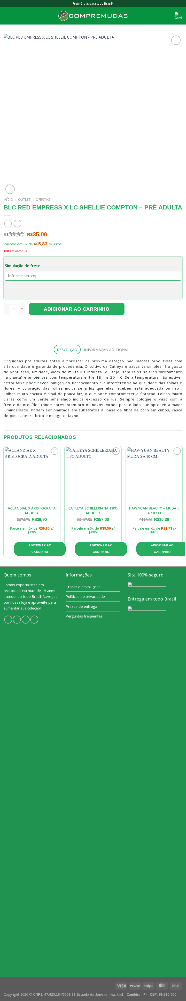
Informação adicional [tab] (106, 349)
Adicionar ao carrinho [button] (39, 549)
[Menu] (6, 16)
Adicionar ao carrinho (77, 309)
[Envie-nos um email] (34, 620)
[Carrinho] (178, 16)
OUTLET (24, 199)
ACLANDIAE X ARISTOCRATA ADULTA (32, 510)
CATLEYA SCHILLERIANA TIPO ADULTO (93, 510)
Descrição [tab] (67, 349)
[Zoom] (10, 189)
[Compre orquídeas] (93, 16)
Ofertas (43, 199)
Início (8, 199)
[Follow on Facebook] (8, 620)
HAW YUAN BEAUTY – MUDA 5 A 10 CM (154, 510)
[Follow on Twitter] (26, 620)
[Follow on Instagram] (17, 620)
